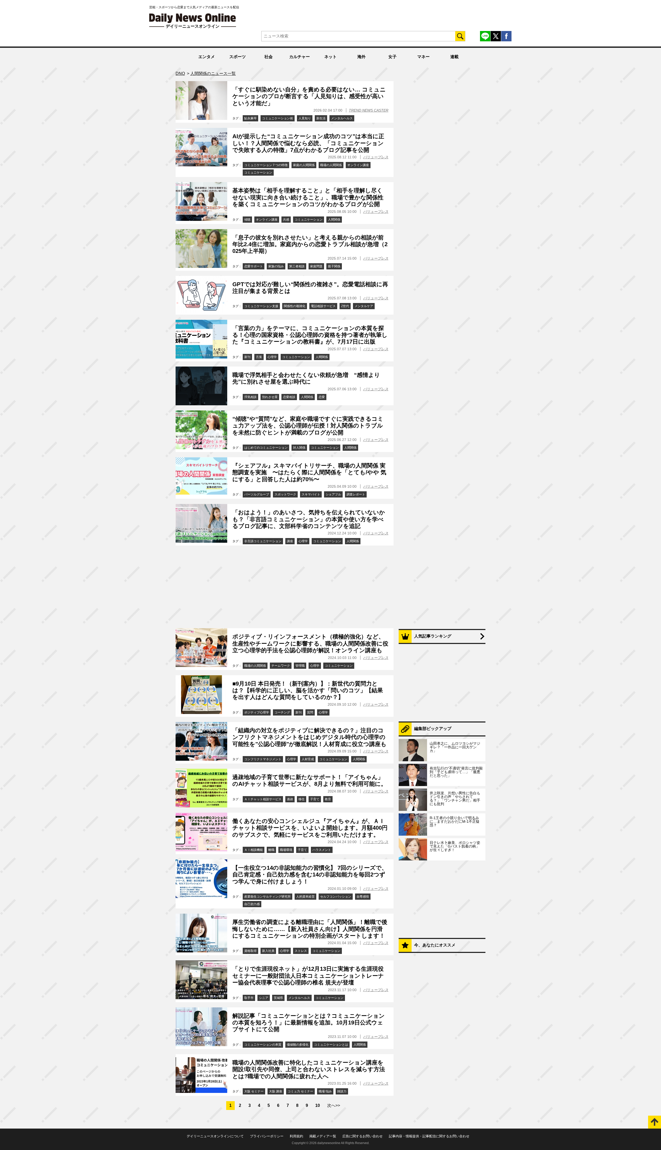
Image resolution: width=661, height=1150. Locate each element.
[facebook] (506, 36)
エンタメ (206, 57)
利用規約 (296, 1136)
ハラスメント (321, 850)
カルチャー (299, 57)
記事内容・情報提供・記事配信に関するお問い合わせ (429, 1136)
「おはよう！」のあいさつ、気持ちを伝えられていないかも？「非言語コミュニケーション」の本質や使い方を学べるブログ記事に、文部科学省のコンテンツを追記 (308, 519)
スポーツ (237, 57)
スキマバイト (311, 494)
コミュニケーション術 (277, 118)
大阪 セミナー (254, 1091)
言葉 (259, 357)
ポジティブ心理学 (256, 712)
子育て (314, 799)
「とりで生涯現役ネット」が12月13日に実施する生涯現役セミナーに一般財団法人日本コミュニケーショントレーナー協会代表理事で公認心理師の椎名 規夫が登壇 (308, 976)
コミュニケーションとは (331, 1044)
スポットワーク (285, 494)
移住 (301, 799)
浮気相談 (250, 397)
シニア (263, 998)
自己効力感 (252, 904)
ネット (330, 57)
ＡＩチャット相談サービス (262, 799)
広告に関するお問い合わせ (362, 1136)
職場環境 (286, 850)
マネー (423, 57)
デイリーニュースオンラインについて (215, 1136)
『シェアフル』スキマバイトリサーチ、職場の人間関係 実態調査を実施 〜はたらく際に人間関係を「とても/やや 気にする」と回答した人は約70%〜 (309, 472)
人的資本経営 (305, 896)
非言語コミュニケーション (262, 541)
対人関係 (299, 447)
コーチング (282, 712)
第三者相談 (297, 266)
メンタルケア (364, 306)
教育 (328, 799)
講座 (290, 541)
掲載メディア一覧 (322, 1136)
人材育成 (308, 759)
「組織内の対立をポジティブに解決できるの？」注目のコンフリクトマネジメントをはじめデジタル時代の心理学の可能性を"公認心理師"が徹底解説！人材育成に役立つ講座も (309, 737)
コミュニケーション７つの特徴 (266, 165)
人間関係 (334, 219)
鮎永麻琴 (250, 118)
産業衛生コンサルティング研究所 (267, 896)
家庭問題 (316, 266)
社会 (268, 57)
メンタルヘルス (342, 118)
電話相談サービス (323, 306)
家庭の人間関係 (304, 165)
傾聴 (247, 219)
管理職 (300, 665)
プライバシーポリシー (267, 1136)
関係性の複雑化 (294, 306)
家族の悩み (276, 266)
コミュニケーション (258, 172)
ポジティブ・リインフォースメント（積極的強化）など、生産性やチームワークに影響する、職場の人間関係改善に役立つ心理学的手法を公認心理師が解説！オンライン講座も (310, 643)
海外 (361, 57)
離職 (271, 850)
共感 (286, 219)
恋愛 (322, 397)
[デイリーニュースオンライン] (192, 18)
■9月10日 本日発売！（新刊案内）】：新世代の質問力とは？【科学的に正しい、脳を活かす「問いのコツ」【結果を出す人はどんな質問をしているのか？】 (307, 690)
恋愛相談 (289, 397)
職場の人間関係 (331, 165)
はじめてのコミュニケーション (266, 447)
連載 (454, 57)
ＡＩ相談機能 (253, 850)
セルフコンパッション (335, 896)
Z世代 (345, 306)
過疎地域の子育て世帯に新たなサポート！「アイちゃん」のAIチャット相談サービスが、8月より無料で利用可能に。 (309, 780)
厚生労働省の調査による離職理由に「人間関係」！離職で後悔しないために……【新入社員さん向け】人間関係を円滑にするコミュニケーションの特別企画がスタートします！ (309, 929)
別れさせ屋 (270, 397)
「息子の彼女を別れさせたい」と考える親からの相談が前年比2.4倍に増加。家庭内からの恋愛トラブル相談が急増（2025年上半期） (310, 244)
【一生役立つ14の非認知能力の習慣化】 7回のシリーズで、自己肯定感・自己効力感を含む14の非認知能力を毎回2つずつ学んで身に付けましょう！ (309, 875)
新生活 (321, 118)
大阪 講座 (275, 1091)
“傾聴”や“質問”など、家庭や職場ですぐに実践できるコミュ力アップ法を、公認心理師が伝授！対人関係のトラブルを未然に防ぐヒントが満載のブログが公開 (307, 426)
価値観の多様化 (298, 1044)
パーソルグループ (256, 494)
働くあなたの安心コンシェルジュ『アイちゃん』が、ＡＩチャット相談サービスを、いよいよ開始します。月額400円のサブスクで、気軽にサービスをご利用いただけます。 (310, 828)
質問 (310, 712)
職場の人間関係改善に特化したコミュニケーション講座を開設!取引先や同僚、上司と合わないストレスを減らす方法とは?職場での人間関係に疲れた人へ (308, 1069)
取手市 (249, 998)
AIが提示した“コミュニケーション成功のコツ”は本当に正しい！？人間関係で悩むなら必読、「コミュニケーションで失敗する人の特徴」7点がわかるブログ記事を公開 (308, 143)
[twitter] (496, 36)
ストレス (301, 951)
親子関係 (334, 266)
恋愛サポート (253, 266)
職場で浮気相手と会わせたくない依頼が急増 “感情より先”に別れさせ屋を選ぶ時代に (306, 378)
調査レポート (356, 494)
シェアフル (333, 494)
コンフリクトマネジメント (262, 759)
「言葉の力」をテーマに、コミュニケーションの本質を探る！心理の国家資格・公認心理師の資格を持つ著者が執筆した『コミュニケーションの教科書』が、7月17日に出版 (310, 335)
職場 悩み (325, 1091)
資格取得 (250, 951)
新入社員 (268, 951)
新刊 (247, 357)
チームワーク (280, 665)
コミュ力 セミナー (300, 1091)
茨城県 (278, 998)
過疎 (290, 799)
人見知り (304, 118)
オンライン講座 (358, 165)
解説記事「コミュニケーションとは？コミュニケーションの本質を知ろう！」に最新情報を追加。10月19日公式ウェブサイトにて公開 (308, 1023)
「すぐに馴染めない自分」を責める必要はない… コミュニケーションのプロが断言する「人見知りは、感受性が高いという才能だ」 (309, 96)
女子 (392, 57)
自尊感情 (363, 896)
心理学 (272, 357)
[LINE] (485, 36)
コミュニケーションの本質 (262, 1044)
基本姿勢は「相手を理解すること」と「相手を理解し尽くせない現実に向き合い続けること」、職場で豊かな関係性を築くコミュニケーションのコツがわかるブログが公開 (307, 197)
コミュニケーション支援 (261, 306)
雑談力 (342, 1091)
